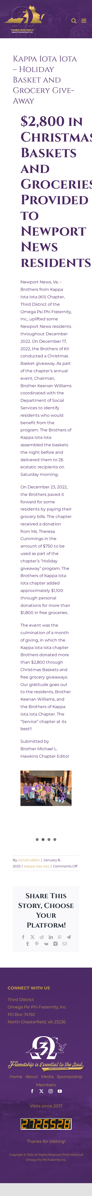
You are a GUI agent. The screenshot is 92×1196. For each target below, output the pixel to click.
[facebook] (32, 1091)
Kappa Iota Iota (36, 866)
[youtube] (60, 1091)
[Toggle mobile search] (73, 20)
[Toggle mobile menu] (84, 20)
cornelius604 (29, 860)
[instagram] (51, 1091)
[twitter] (41, 1091)
